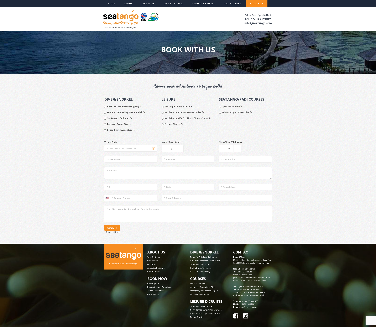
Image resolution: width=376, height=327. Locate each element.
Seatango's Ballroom (118, 118)
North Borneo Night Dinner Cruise (205, 313)
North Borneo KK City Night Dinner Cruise (186, 118)
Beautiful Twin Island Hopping (123, 106)
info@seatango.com (248, 307)
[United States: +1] (107, 198)
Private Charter (172, 124)
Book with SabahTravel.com (159, 287)
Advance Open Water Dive (236, 112)
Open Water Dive (231, 106)
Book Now (257, 3)
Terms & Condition (155, 290)
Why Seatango (153, 257)
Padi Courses (232, 3)
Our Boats (151, 264)
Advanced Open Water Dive (202, 287)
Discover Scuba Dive (118, 124)
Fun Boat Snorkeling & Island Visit (125, 112)
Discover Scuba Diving (200, 271)
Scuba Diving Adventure (120, 130)
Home (111, 3)
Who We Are (152, 260)
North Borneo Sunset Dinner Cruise (183, 112)
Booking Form (153, 283)
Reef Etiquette (153, 271)
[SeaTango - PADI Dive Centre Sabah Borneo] (131, 16)
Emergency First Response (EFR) (204, 290)
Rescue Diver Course (199, 294)
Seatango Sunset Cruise (177, 106)
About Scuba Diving (155, 268)
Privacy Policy (153, 294)
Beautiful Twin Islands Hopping (204, 257)
